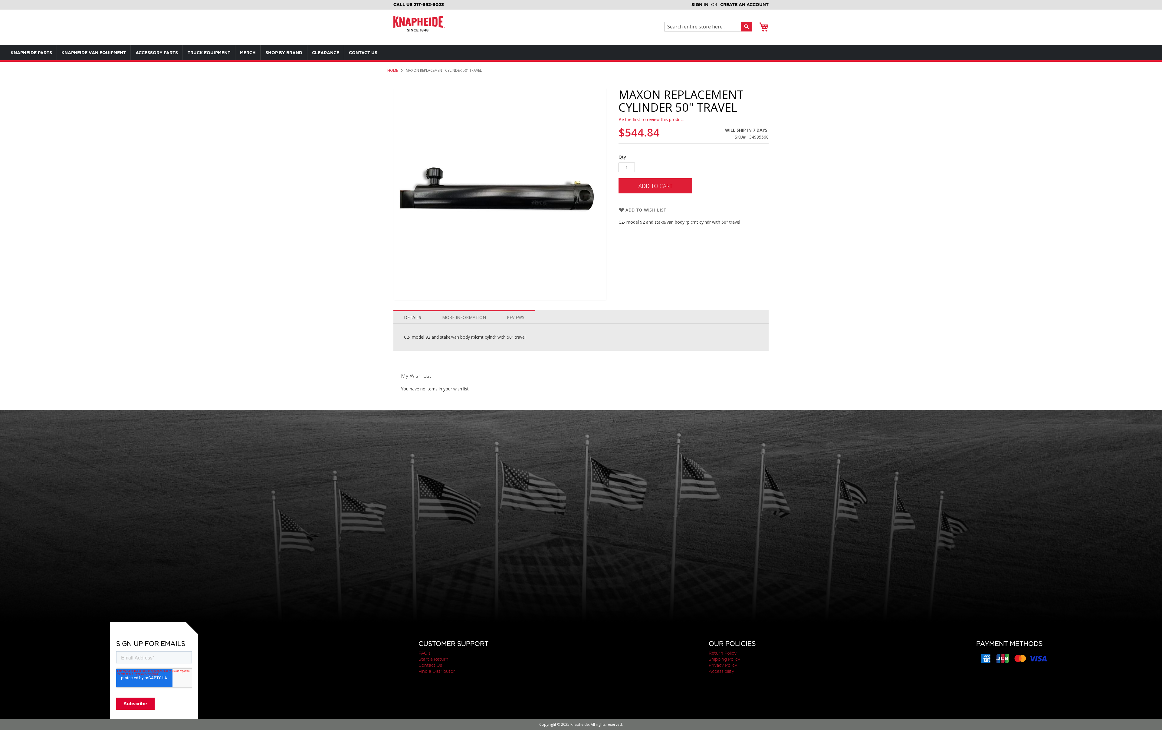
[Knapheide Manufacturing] (419, 27)
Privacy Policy (723, 665)
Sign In (699, 4)
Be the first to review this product (651, 119)
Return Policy (723, 653)
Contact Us (430, 665)
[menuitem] (31, 52)
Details (412, 317)
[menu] (205, 52)
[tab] (412, 316)
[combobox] (704, 26)
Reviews (515, 317)
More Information (464, 317)
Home (392, 70)
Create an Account (744, 4)
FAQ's (425, 653)
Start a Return (433, 659)
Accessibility (721, 671)
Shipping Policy (724, 659)
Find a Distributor (437, 671)
